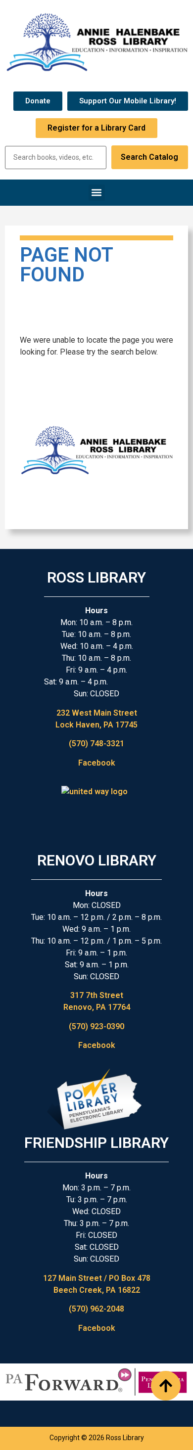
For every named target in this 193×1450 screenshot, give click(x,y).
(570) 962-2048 (96, 1309)
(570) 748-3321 (96, 743)
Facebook (96, 763)
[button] (97, 192)
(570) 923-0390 (96, 1026)
